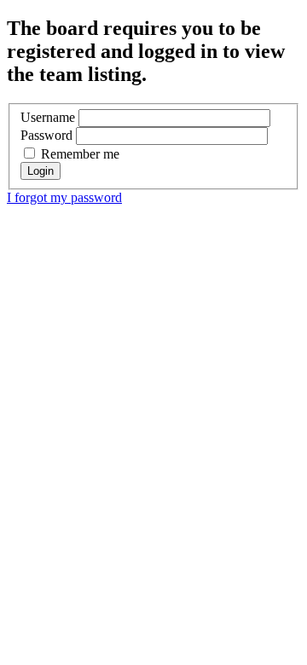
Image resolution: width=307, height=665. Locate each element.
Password (46, 135)
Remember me (78, 154)
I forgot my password (64, 197)
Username (47, 117)
